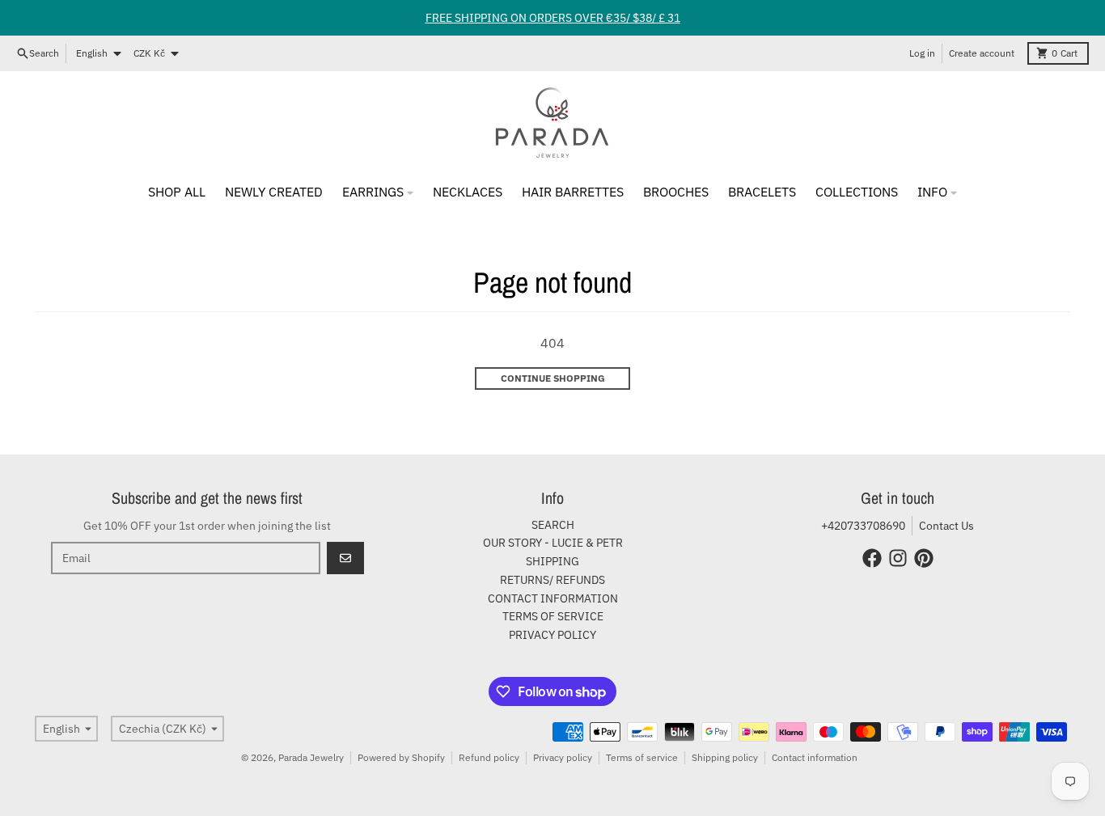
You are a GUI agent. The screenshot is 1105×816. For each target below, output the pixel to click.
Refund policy (489, 757)
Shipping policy (725, 757)
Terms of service (642, 757)
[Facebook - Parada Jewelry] (872, 558)
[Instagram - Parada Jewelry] (898, 558)
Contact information (814, 757)
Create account (981, 53)
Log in (922, 53)
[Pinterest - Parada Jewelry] (924, 558)
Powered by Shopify (401, 757)
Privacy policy (562, 757)
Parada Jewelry (311, 757)
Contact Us (946, 525)
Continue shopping (553, 378)
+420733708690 (863, 525)
